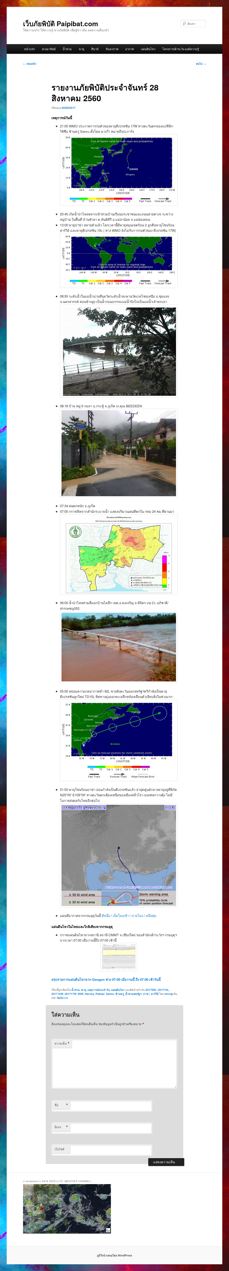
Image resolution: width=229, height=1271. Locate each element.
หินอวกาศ (112, 49)
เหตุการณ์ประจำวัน (98, 990)
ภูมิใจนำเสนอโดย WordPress (114, 1255)
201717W (70, 994)
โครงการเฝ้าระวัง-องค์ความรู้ (180, 49)
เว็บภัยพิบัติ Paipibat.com (60, 23)
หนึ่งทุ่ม (151, 915)
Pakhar (100, 994)
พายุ (81, 49)
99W (80, 994)
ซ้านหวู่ (119, 994)
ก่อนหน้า (29, 64)
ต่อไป (201, 64)
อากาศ (129, 49)
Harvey (89, 994)
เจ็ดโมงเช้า (121, 915)
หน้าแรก (29, 49)
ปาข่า (146, 994)
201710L (163, 990)
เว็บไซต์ (59, 1149)
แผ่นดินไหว (148, 49)
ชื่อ (61, 1105)
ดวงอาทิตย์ (49, 49)
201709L (151, 990)
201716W (57, 994)
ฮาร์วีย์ (155, 994)
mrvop (169, 994)
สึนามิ (95, 49)
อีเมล (61, 1127)
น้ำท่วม (67, 49)
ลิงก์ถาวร (62, 998)
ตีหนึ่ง (106, 915)
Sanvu (110, 994)
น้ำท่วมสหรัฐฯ (133, 994)
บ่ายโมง (137, 915)
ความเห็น (62, 1043)
